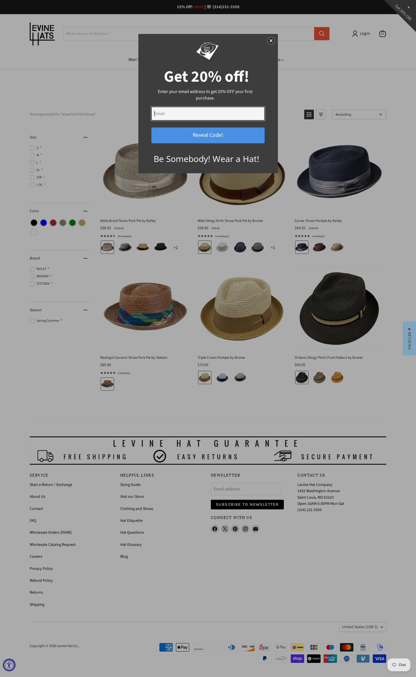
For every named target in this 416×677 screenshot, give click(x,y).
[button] (409, 339)
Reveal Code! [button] (208, 135)
